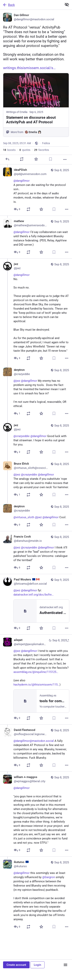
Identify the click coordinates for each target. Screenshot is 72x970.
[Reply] (7, 159)
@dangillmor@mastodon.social (33, 741)
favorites (41, 149)
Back (11, 5)
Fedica (46, 143)
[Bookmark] (50, 159)
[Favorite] (36, 159)
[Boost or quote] (21, 159)
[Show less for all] (67, 4)
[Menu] (65, 965)
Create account (16, 965)
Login (37, 965)
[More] (65, 159)
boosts (9, 149)
